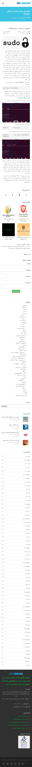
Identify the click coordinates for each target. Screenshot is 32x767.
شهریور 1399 (27, 548)
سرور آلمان (22, 684)
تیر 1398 (28, 599)
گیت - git (23, 333)
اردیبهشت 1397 (26, 606)
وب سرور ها (22, 354)
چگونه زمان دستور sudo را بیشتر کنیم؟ (18, 248)
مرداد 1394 (27, 632)
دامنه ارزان (18, 681)
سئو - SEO (23, 369)
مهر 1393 (28, 654)
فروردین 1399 (26, 566)
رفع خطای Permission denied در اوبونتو (10, 432)
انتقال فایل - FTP (20, 384)
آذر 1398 (28, 581)
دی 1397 (28, 603)
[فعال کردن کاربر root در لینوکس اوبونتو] (25, 442)
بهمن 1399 (27, 529)
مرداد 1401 (27, 463)
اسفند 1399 (27, 526)
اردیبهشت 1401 (26, 474)
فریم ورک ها (21, 337)
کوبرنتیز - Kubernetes (20, 367)
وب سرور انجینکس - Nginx (18, 356)
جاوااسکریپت (21, 341)
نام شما (29, 264)
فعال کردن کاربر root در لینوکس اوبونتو (11, 440)
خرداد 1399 (27, 559)
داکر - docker (22, 350)
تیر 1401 (28, 467)
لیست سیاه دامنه (20, 348)
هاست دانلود (26, 681)
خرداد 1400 (27, 515)
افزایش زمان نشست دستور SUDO (19, 28)
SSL (24, 390)
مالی (25, 393)
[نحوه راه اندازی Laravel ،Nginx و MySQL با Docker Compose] (25, 419)
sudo (22, 246)
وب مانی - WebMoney (20, 395)
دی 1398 (28, 577)
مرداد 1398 (27, 595)
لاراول (22, 339)
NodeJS (23, 362)
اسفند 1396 (27, 614)
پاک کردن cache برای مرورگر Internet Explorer (18, 725)
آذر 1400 (28, 493)
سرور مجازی (25, 678)
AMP (23, 371)
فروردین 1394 (26, 643)
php (24, 309)
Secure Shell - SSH (20, 386)
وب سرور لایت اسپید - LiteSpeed (17, 360)
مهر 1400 (28, 500)
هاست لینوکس (14, 678)
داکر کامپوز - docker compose (17, 352)
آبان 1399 (27, 540)
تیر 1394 (28, 636)
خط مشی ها (3, 759)
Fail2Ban (21, 380)
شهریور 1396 (27, 628)
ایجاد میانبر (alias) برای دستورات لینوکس (8, 238)
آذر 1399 (28, 537)
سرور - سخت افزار (21, 375)
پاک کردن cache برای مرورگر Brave (24, 220)
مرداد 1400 (27, 507)
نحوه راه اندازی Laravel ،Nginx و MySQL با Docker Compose (10, 417)
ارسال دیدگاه (16, 291)
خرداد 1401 (27, 471)
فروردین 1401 (26, 478)
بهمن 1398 (27, 573)
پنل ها (24, 313)
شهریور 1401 (27, 460)
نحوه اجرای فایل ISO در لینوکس (8, 220)
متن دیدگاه (28, 283)
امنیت (23, 324)
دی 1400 (28, 489)
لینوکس (14, 17)
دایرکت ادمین (21, 317)
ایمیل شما (28, 270)
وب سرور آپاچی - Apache (18, 358)
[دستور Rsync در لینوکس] (25, 427)
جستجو (3, 406)
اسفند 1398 (27, 570)
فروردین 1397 (26, 610)
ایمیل (24, 365)
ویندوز (24, 330)
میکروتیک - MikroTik (20, 343)
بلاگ (27, 17)
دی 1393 (28, 650)
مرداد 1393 (27, 661)
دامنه (24, 345)
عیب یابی (22, 326)
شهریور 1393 (27, 658)
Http (23, 388)
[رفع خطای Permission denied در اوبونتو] (25, 434)
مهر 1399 (28, 544)
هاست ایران (6, 678)
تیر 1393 (28, 665)
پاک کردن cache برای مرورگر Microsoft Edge (18, 722)
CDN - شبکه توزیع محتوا (20, 373)
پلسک (23, 318)
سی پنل (22, 315)
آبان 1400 (27, 496)
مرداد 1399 (27, 551)
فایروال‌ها (22, 378)
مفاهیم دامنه (21, 347)
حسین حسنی (25, 33)
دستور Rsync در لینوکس (14, 425)
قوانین (8, 759)
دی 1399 (28, 533)
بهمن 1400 (27, 485)
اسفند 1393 (27, 647)
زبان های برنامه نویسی (20, 335)
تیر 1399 (28, 555)
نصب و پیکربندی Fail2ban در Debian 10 (23, 238)
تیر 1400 (28, 511)
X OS (24, 311)
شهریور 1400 (27, 504)
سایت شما (28, 276)
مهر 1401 (28, 456)
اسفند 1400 (27, 482)
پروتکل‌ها (23, 382)
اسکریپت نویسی (21, 328)
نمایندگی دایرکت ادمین (12, 684)
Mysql (23, 307)
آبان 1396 (27, 625)
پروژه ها (24, 392)
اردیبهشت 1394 (26, 639)
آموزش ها (21, 17)
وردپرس (23, 332)
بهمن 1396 (27, 617)
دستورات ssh (22, 320)
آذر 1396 (28, 621)
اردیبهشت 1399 (26, 562)
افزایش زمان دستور (16, 246)
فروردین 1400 (26, 522)
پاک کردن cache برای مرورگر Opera (20, 719)
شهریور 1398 (27, 592)
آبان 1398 (27, 584)
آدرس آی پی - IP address (20, 363)
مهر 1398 (28, 588)
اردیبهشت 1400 (26, 518)
